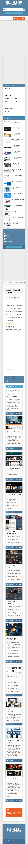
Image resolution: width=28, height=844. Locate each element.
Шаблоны (7, 233)
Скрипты (7, 236)
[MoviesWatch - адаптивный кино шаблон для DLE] (14, 391)
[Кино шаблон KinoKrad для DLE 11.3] (14, 459)
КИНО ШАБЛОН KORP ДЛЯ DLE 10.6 (13, 566)
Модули (7, 235)
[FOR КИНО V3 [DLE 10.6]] (14, 669)
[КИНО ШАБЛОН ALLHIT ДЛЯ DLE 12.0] (14, 522)
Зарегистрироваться (17, 13)
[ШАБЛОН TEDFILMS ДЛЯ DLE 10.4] (14, 733)
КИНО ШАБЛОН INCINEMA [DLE (12, 639)
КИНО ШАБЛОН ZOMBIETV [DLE (12, 602)
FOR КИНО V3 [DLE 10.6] (13, 677)
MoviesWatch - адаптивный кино (12, 395)
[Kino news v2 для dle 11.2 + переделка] (14, 423)
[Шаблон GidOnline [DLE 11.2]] (14, 487)
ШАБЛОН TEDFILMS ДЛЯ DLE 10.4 (13, 741)
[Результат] (16, 247)
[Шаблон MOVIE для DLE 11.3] (14, 770)
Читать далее (18, 413)
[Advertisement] (14, 37)
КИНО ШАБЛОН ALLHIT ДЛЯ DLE (12, 532)
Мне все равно (8, 241)
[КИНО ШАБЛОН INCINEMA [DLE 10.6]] (14, 629)
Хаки (6, 238)
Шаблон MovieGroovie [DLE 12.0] (13, 710)
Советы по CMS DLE (9, 239)
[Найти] (24, 9)
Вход (8, 13)
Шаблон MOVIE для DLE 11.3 (13, 779)
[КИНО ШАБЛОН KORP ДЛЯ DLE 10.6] (14, 557)
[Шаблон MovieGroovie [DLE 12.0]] (14, 703)
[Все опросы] (20, 247)
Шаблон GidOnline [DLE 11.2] (14, 495)
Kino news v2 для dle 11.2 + (13, 432)
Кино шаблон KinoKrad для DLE (13, 469)
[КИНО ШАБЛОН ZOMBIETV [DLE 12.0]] (14, 593)
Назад (12, 377)
